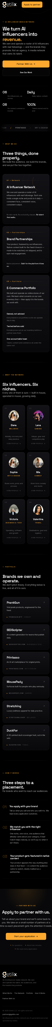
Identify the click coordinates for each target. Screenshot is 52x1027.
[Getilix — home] (10, 5)
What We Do (7, 993)
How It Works (40, 993)
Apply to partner (32, 4)
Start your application (24, 936)
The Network (19, 993)
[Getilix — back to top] (10, 975)
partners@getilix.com (11, 1014)
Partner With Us (24, 64)
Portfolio (29, 993)
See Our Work (26, 72)
